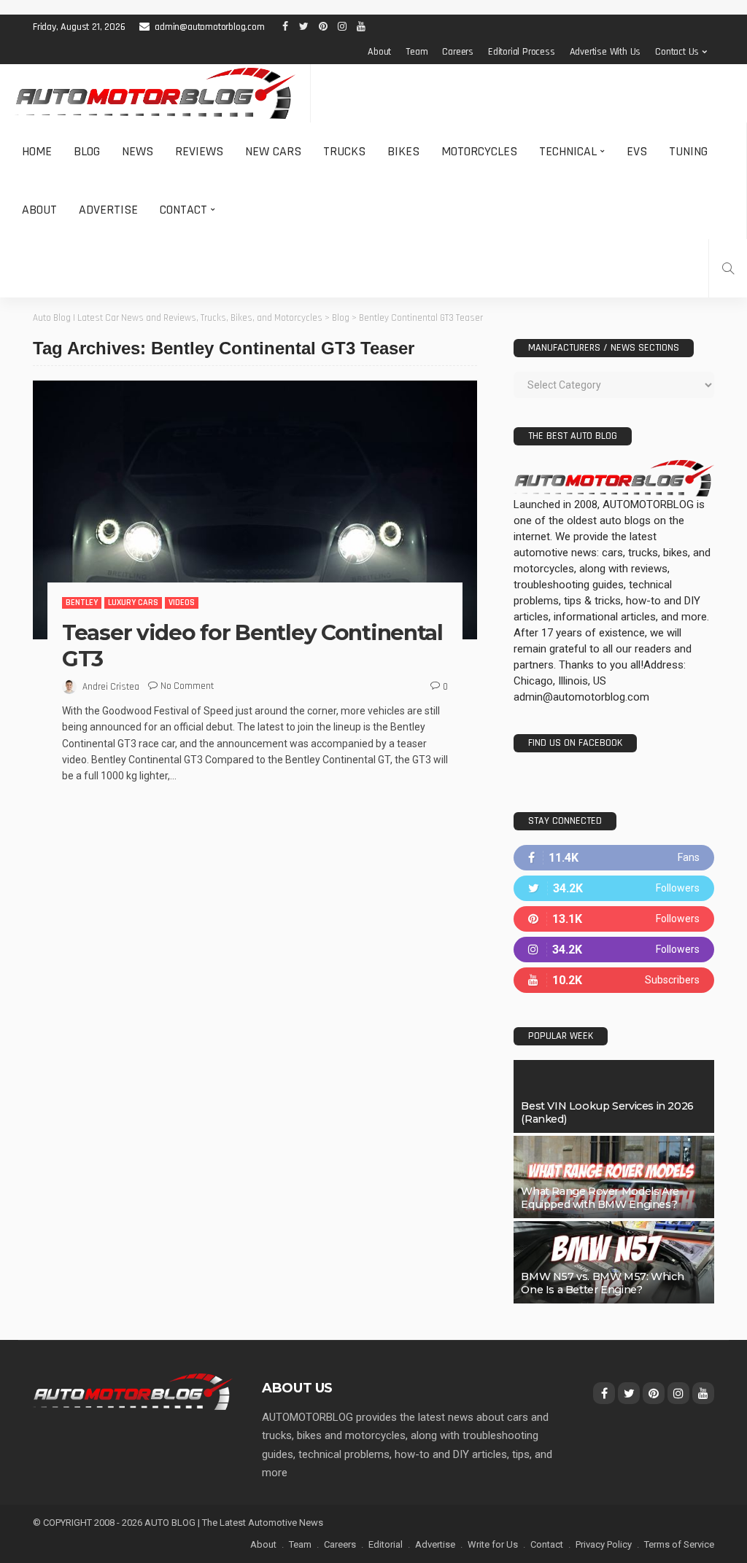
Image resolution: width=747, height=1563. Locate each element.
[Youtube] (614, 980)
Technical (568, 151)
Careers (457, 51)
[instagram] (614, 949)
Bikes (403, 151)
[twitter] (614, 888)
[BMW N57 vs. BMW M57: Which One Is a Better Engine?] (614, 1262)
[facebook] (614, 857)
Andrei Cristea (110, 687)
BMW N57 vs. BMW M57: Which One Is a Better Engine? (602, 1283)
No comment (187, 686)
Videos (182, 602)
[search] (728, 268)
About (379, 51)
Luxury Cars (133, 602)
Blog (87, 151)
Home (37, 151)
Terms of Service (679, 1544)
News (137, 151)
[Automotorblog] (155, 93)
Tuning (688, 151)
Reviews (199, 151)
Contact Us (677, 51)
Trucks (344, 151)
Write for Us (493, 1544)
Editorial (385, 1544)
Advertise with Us (605, 51)
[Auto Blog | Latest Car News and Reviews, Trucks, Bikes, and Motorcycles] (133, 1391)
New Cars (273, 151)
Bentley (82, 602)
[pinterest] (614, 919)
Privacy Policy (604, 1544)
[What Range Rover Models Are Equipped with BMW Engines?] (614, 1177)
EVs (637, 151)
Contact (183, 209)
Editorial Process (521, 51)
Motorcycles (479, 151)
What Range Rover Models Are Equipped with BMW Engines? (599, 1198)
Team (416, 51)
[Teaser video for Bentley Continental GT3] (255, 510)
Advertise (108, 209)
